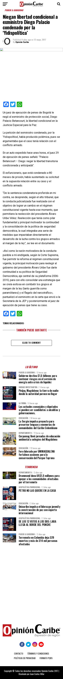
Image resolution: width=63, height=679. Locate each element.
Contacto (18, 653)
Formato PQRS (46, 658)
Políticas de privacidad (25, 658)
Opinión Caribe (22, 42)
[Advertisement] (31, 582)
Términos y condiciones (38, 653)
